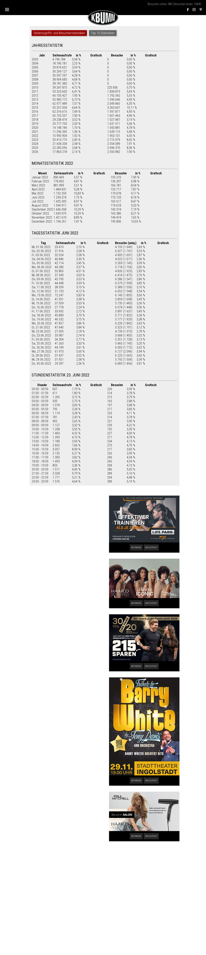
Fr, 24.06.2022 (41, 339)
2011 (35, 91)
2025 (35, 148)
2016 (35, 111)
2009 (35, 83)
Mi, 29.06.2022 (41, 359)
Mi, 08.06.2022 (41, 275)
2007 (35, 75)
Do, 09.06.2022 (41, 279)
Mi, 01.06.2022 (41, 247)
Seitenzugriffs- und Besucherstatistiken (59, 33)
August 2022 (40, 205)
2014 (35, 103)
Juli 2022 (37, 201)
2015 (35, 107)
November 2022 (42, 217)
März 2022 (38, 185)
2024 (35, 144)
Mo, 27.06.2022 (42, 351)
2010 (35, 87)
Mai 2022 (37, 193)
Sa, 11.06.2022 (41, 287)
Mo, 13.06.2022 (42, 295)
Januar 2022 (40, 177)
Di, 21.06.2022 (41, 327)
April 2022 (38, 189)
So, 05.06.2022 (41, 263)
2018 (35, 120)
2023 (35, 140)
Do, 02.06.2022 (41, 251)
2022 (35, 136)
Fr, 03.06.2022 (41, 255)
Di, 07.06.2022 (41, 271)
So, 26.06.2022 (41, 347)
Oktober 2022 (40, 213)
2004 (35, 63)
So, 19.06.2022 (41, 319)
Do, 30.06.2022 (41, 363)
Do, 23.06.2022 (41, 335)
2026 (35, 152)
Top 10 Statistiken (102, 33)
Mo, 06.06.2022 (42, 267)
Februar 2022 (40, 181)
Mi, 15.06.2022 (41, 303)
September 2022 (42, 209)
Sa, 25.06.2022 (41, 343)
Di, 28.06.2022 (41, 355)
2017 (35, 116)
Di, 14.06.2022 (41, 299)
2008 (35, 79)
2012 (35, 95)
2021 (35, 132)
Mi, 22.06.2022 (41, 331)
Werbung (136, 547)
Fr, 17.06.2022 (41, 311)
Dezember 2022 (42, 221)
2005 (35, 67)
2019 (35, 124)
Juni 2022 (38, 197)
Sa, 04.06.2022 (41, 259)
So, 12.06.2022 (41, 291)
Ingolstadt (151, 547)
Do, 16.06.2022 (41, 307)
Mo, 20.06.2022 (42, 323)
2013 (35, 99)
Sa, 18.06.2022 (41, 315)
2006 (35, 71)
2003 (35, 59)
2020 (35, 128)
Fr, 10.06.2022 (41, 283)
